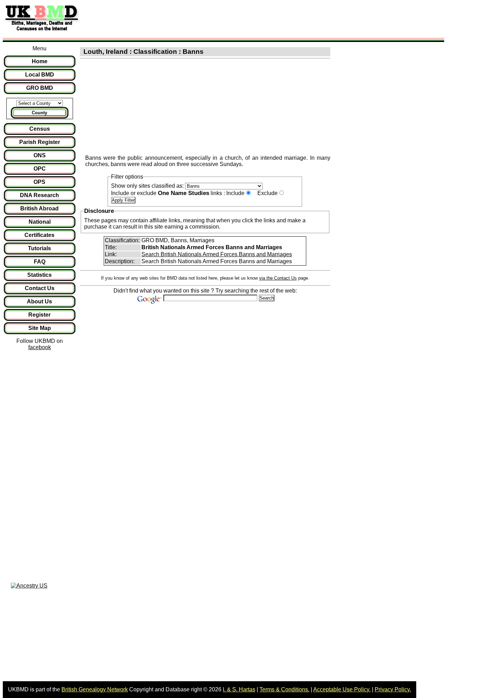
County (39, 112)
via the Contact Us (278, 278)
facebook (39, 347)
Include (235, 193)
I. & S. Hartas (239, 689)
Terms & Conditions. (284, 689)
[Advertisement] (211, 18)
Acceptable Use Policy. (341, 689)
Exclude (267, 193)
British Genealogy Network (94, 689)
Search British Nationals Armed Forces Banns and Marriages (216, 254)
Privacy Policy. (393, 689)
